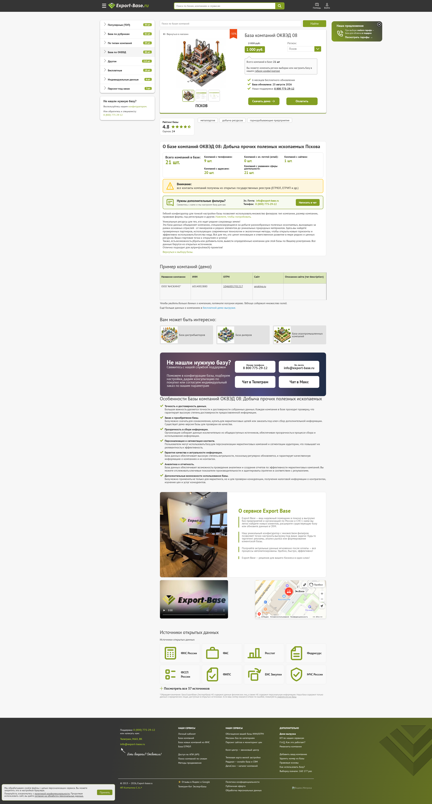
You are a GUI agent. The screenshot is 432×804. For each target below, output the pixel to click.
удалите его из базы (286, 696)
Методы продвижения (189, 763)
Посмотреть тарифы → (359, 37)
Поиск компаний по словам (192, 758)
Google (206, 782)
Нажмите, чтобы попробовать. (233, 216)
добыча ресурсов (232, 120)
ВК (140, 739)
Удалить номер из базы (292, 758)
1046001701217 (233, 286)
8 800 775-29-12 (284, 88)
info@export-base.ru (267, 200)
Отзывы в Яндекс (191, 782)
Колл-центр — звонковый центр (242, 750)
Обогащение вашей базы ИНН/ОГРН (245, 734)
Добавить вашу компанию (293, 754)
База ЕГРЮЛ (184, 746)
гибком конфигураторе (267, 71)
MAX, (135, 739)
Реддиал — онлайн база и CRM (242, 761)
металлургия (207, 120)
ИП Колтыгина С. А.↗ (131, 787)
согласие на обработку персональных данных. (59, 795)
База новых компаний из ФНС (194, 742)
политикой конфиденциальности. (52, 793)
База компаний (186, 738)
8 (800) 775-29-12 (113, 114)
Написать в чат (308, 202)
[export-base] (129, 6)
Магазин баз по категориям (240, 738)
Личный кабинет (187, 734)
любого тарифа (364, 30)
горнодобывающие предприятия (269, 120)
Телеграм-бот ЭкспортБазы (192, 786)
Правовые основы (289, 762)
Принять (105, 792)
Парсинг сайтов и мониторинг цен (244, 742)
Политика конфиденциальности (243, 782)
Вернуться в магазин (177, 34)
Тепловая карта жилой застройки (243, 757)
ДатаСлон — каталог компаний (242, 766)
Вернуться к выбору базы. (178, 252)
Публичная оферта (236, 786)
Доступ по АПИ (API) (188, 754)
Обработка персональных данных (244, 790)
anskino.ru (260, 286)
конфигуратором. (137, 106)
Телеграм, (126, 739)
